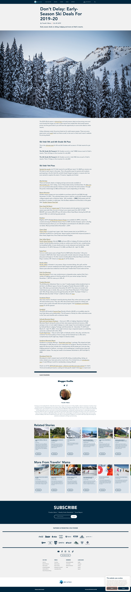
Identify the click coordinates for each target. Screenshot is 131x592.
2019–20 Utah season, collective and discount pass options (67, 366)
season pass (55, 208)
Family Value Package (46, 241)
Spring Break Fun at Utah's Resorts (121, 477)
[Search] (95, 2)
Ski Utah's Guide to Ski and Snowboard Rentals (72, 477)
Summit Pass (57, 311)
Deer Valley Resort (45, 239)
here (73, 294)
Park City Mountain (45, 272)
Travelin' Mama (65, 402)
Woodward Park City (46, 356)
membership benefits (69, 562)
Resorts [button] (55, 1)
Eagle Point (43, 251)
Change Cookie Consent (39, 589)
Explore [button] (73, 1)
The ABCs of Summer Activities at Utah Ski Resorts (57, 440)
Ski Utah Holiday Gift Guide (104, 477)
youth (51, 133)
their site (61, 259)
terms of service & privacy (47, 570)
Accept (123, 588)
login (67, 567)
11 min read (102, 453)
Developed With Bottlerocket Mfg (91, 589)
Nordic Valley (43, 262)
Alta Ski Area (43, 181)
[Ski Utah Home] (38, 2)
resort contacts (57, 565)
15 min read (54, 453)
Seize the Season (44, 274)
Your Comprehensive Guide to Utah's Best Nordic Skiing (88, 477)
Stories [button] (61, 1)
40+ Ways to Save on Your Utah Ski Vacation (41, 477)
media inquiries (56, 563)
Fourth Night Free (45, 333)
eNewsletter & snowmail (58, 567)
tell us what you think (65, 555)
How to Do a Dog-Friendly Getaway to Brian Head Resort (88, 440)
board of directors (46, 563)
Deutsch (79, 567)
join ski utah (68, 563)
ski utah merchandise (46, 567)
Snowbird (42, 309)
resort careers (45, 565)
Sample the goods (45, 169)
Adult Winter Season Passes (58, 220)
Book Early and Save (65, 342)
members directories (69, 565)
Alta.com (88, 185)
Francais (79, 565)
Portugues (79, 563)
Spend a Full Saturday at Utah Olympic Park (56, 477)
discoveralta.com (45, 185)
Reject (112, 588)
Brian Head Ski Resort (46, 206)
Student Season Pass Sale (50, 202)
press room (56, 562)
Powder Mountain (45, 282)
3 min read (70, 453)
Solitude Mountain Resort (47, 319)
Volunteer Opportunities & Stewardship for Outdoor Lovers (121, 440)
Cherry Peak (43, 229)
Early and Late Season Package (49, 321)
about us (44, 562)
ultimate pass (50, 145)
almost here (58, 121)
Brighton (42, 218)
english (79, 562)
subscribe (73, 516)
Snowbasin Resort (45, 297)
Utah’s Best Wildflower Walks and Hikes (41, 440)
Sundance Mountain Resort (47, 340)
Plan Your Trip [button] (48, 1)
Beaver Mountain (45, 192)
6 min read (38, 453)
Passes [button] (67, 1)
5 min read (86, 453)
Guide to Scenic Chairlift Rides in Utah (105, 440)
